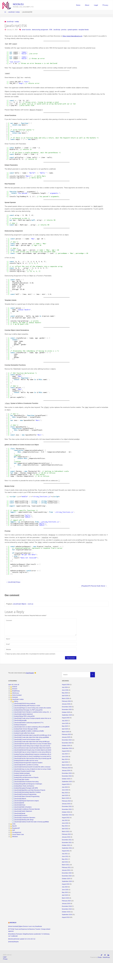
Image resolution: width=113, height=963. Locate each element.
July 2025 (65, 720)
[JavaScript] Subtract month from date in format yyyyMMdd (31, 822)
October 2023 (66, 779)
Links (13, 824)
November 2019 (67, 909)
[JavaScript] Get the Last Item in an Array (26, 765)
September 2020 (67, 881)
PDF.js (16, 701)
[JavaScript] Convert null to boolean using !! (27, 739)
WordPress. (106, 957)
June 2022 (65, 823)
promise (63, 29)
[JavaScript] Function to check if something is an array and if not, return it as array (38, 756)
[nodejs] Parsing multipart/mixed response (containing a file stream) (34, 754)
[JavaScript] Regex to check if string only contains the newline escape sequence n (38, 708)
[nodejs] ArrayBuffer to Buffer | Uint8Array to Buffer (29, 731)
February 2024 (66, 768)
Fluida (99, 957)
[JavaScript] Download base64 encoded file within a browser (32, 767)
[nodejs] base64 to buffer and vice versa (26, 760)
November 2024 (67, 743)
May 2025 (65, 726)
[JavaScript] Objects (20, 798)
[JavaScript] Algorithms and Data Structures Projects (29, 790)
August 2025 (66, 718)
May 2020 (65, 892)
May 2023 (65, 792)
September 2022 (67, 815)
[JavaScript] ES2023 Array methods (24, 703)
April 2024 (65, 762)
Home (78, 5)
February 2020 (66, 901)
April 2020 (65, 895)
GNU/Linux (15, 693)
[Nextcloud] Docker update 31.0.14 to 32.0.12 (21, 939)
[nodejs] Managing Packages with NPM (26, 788)
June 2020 (65, 889)
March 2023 (65, 798)
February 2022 (66, 834)
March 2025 (65, 731)
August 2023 (66, 784)
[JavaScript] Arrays (19, 805)
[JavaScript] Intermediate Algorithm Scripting (27, 792)
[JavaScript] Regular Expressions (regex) (26, 801)
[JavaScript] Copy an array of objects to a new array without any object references (38, 752)
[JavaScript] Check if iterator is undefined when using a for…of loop (34, 712)
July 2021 (65, 853)
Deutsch (14, 689)
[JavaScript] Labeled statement (23, 714)
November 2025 (67, 709)
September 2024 (67, 748)
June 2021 (65, 856)
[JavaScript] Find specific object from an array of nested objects (33, 743)
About (87, 5)
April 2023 (65, 795)
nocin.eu (18, 4)
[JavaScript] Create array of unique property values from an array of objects (36, 718)
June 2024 (65, 756)
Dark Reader (30, 673)
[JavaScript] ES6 (19, 803)
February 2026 (66, 701)
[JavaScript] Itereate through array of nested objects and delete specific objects (37, 750)
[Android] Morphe (13, 941)
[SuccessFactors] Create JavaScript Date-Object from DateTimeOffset (35, 748)
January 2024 (66, 770)
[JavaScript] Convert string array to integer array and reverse (32, 746)
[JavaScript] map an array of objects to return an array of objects (33, 769)
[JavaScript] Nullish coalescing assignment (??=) (28, 722)
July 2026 (65, 687)
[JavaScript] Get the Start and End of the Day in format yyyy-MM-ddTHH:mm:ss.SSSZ (39, 758)
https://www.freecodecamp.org (72, 36)
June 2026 (65, 690)
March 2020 (65, 898)
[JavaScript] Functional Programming (25, 794)
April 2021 (65, 862)
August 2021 (66, 851)
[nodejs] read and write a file (22, 775)
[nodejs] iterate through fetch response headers (28, 762)
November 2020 (67, 876)
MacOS (14, 826)
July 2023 (65, 787)
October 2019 (66, 912)
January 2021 (66, 870)
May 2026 (65, 693)
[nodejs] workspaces (20, 725)
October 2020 (66, 878)
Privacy (105, 5)
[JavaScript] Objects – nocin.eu (23, 604)
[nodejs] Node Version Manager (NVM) (25, 729)
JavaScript (56, 29)
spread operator (72, 29)
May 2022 (65, 826)
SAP (13, 830)
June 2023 (65, 790)
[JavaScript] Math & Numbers (23, 807)
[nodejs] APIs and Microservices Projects (26, 777)
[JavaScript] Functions (20, 815)
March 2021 (65, 864)
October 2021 (66, 845)
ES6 (50, 29)
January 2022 (66, 837)
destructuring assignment (40, 29)
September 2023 (67, 781)
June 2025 (65, 723)
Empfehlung (16, 691)
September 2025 (67, 715)
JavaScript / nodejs (14, 12)
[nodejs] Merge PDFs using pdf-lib (24, 716)
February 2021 (66, 867)
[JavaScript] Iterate (19, 813)
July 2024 (65, 754)
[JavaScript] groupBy (20, 720)
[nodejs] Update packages (22, 773)
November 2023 (67, 776)
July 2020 (65, 887)
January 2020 (66, 903)
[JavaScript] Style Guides (21, 779)
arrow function (26, 29)
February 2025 (66, 734)
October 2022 (66, 812)
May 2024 (65, 759)
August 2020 (66, 884)
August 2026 (66, 684)
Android (14, 686)
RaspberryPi (16, 828)
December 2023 (67, 773)
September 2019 (67, 914)
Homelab (15, 697)
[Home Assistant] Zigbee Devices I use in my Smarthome (25, 926)
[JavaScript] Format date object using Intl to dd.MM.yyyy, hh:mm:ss (34, 735)
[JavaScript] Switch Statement (23, 811)
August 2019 (66, 917)
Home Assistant (17, 695)
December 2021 (67, 840)
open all (10, 684)
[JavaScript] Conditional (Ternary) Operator (27, 809)
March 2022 (65, 831)
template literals (84, 29)
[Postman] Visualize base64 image (24, 771)
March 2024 (65, 765)
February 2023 (66, 801)
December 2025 (67, 707)
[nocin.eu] (6, 5)
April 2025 (65, 729)
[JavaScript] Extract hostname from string (26, 781)
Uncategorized (16, 832)
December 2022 (67, 806)
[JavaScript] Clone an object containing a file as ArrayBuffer (32, 727)
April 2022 (65, 828)
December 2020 (67, 873)
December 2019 (67, 906)
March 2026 (65, 698)
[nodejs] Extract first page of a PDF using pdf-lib (28, 710)
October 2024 (66, 745)
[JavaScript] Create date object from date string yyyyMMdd (31, 737)
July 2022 (65, 820)
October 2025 (66, 712)
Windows (15, 836)
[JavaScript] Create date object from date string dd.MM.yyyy (32, 741)
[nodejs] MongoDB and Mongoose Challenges (28, 784)
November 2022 (67, 809)
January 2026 (66, 704)
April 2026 (65, 695)
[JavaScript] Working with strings (24, 819)
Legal (96, 5)
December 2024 (67, 740)
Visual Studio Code (18, 834)
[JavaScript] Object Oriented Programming (26, 796)
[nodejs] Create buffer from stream (24, 733)
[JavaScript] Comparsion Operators (24, 817)
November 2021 (67, 842)
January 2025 (66, 737)
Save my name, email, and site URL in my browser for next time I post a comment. (31, 654)
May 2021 (65, 859)
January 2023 (66, 803)
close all (16, 684)
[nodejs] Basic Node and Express (24, 786)
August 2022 (66, 817)
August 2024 (66, 751)
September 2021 (67, 848)
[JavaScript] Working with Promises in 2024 (27, 705)
